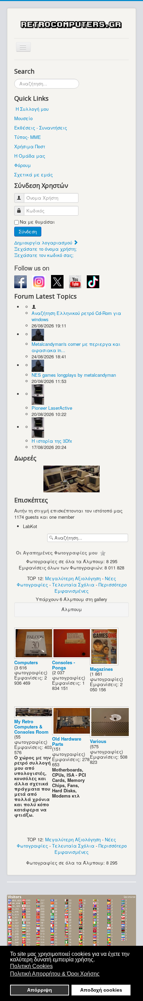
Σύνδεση (28, 231)
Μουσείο (23, 118)
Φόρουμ (22, 165)
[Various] (111, 735)
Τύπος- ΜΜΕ (27, 137)
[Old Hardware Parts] (73, 733)
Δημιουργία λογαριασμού (44, 242)
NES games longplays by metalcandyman (74, 375)
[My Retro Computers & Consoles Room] (35, 715)
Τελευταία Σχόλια (73, 584)
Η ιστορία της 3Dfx (52, 440)
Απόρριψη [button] (39, 990)
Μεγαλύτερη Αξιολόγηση (73, 578)
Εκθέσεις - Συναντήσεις (40, 127)
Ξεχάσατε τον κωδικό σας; (44, 255)
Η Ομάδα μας (29, 155)
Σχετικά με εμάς (33, 174)
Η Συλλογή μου (32, 109)
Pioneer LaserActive (52, 407)
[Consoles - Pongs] (73, 656)
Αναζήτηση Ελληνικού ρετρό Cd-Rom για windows (76, 316)
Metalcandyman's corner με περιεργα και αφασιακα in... (76, 347)
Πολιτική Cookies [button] (31, 966)
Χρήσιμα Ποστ (29, 146)
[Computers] (35, 656)
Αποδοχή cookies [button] (101, 990)
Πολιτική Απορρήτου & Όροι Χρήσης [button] (55, 974)
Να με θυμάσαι (37, 222)
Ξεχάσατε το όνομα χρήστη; (45, 248)
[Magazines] (105, 663)
